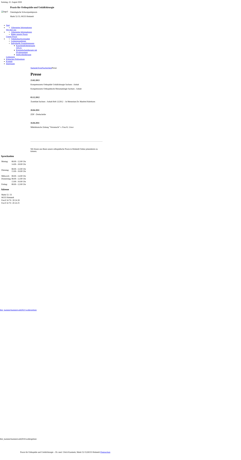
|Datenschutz (105, 452)
